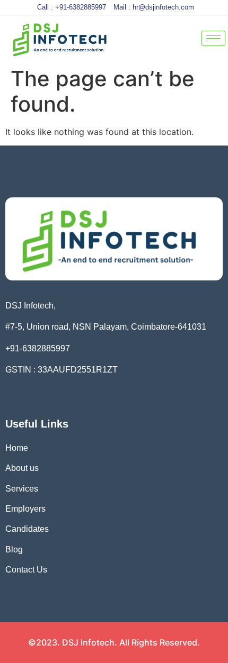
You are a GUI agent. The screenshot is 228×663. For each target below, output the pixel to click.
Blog (15, 549)
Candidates (27, 528)
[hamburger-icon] (213, 38)
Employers (25, 508)
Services (21, 488)
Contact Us (26, 569)
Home (16, 447)
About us (22, 468)
